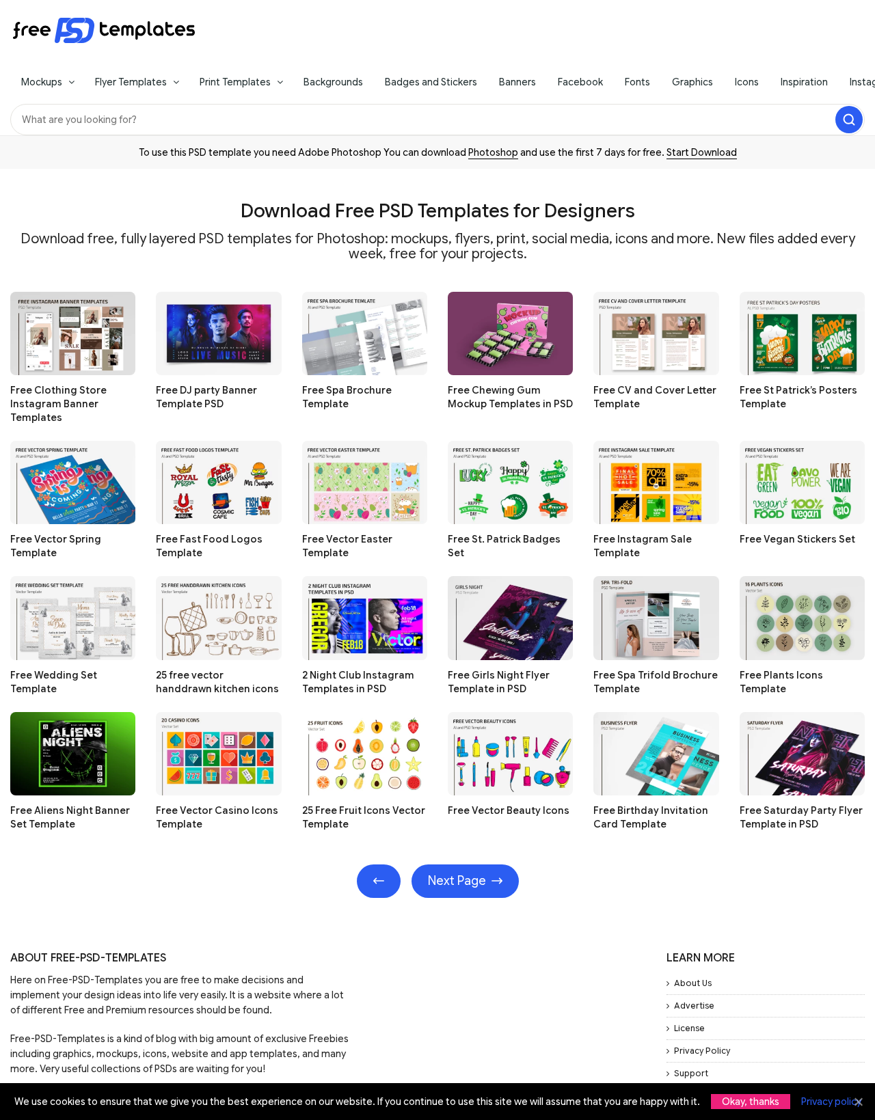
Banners (517, 82)
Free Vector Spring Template (55, 546)
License (689, 1028)
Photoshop (493, 152)
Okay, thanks (750, 1101)
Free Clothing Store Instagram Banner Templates (58, 404)
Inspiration (804, 82)
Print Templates (235, 82)
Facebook (580, 82)
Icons (747, 82)
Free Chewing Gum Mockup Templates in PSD (510, 397)
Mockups (41, 82)
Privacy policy (831, 1101)
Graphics (692, 82)
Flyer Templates (131, 82)
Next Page (457, 880)
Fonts (637, 82)
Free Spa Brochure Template (347, 397)
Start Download (702, 152)
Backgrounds (333, 82)
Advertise (694, 1005)
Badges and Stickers (431, 82)
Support (691, 1073)
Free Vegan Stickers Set (797, 539)
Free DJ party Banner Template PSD (206, 397)
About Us (693, 983)
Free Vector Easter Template (347, 546)
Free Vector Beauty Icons (508, 810)
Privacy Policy (702, 1051)
